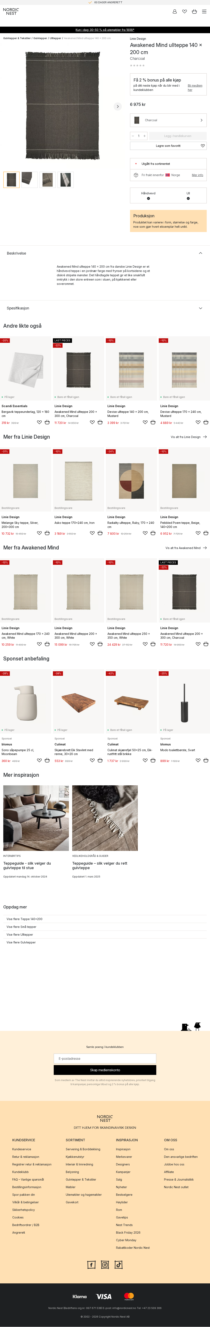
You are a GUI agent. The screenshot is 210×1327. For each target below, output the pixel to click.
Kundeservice (21, 1149)
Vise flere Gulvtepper (21, 942)
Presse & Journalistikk (179, 1179)
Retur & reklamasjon (25, 1157)
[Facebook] (91, 1264)
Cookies (18, 1217)
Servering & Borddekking (83, 1149)
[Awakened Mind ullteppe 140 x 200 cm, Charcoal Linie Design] (62, 105)
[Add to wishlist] (39, 422)
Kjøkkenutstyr (75, 1157)
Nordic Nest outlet (176, 1187)
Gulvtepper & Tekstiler (17, 38)
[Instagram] (105, 1264)
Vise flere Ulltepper (20, 934)
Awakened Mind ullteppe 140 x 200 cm (87, 38)
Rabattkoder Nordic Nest (133, 1248)
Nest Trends (124, 1225)
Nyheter (121, 1187)
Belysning (72, 1172)
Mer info (197, 175)
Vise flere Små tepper (21, 926)
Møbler (70, 1187)
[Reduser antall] (133, 136)
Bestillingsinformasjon (26, 1187)
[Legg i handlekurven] (47, 422)
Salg (119, 1179)
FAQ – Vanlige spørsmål (28, 1179)
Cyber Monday (126, 1240)
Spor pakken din (23, 1195)
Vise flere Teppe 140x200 (24, 919)
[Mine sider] (175, 11)
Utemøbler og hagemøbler (84, 1195)
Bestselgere (124, 1195)
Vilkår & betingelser (25, 1202)
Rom (119, 1210)
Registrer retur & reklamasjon (31, 1164)
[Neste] (118, 106)
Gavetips (122, 1217)
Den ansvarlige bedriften (181, 1157)
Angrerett (18, 1232)
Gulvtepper (40, 38)
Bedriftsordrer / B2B (25, 1225)
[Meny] (204, 11)
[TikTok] (118, 1264)
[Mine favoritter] (184, 11)
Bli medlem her (195, 88)
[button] (137, 65)
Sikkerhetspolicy (23, 1210)
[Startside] (11, 11)
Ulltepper (55, 38)
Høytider (122, 1202)
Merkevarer (124, 1157)
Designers (123, 1164)
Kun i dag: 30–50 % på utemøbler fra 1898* (105, 30)
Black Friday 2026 (128, 1232)
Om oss (169, 1149)
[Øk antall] (144, 136)
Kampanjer (123, 1172)
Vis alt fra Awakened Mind (183, 548)
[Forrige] (7, 106)
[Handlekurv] (194, 11)
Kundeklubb (20, 1172)
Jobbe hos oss (174, 1164)
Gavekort (72, 1202)
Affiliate (169, 1172)
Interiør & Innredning (79, 1164)
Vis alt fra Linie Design (186, 437)
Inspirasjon (123, 1149)
